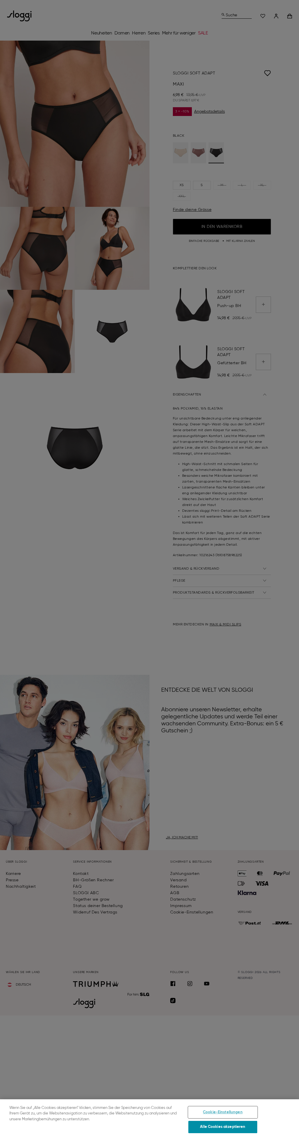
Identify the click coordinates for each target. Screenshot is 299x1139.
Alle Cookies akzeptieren (222, 1127)
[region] (149, 1119)
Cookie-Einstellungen (223, 1112)
